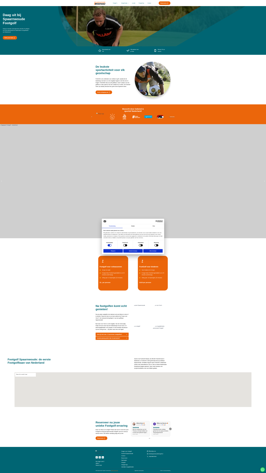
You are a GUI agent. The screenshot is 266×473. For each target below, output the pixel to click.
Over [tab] (154, 226)
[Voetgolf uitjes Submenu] (128, 3)
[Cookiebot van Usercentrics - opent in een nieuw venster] (157, 221)
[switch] (125, 245)
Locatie (133, 3)
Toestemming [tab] (112, 226)
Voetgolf (123, 462)
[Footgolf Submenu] (118, 3)
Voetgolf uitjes (124, 3)
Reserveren (124, 458)
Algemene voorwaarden (139, 470)
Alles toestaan (152, 250)
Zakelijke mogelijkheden (127, 467)
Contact (149, 3)
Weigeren (113, 250)
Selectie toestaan (133, 250)
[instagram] (100, 457)
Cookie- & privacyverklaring (165, 470)
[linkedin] (103, 457)
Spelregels (124, 460)
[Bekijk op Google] (134, 424)
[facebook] (97, 457)
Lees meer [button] (135, 434)
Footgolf (115, 3)
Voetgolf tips (124, 464)
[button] (1, 181)
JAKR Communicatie (114, 470)
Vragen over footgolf (126, 451)
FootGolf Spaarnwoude (127, 453)
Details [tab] (133, 226)
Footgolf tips (141, 3)
